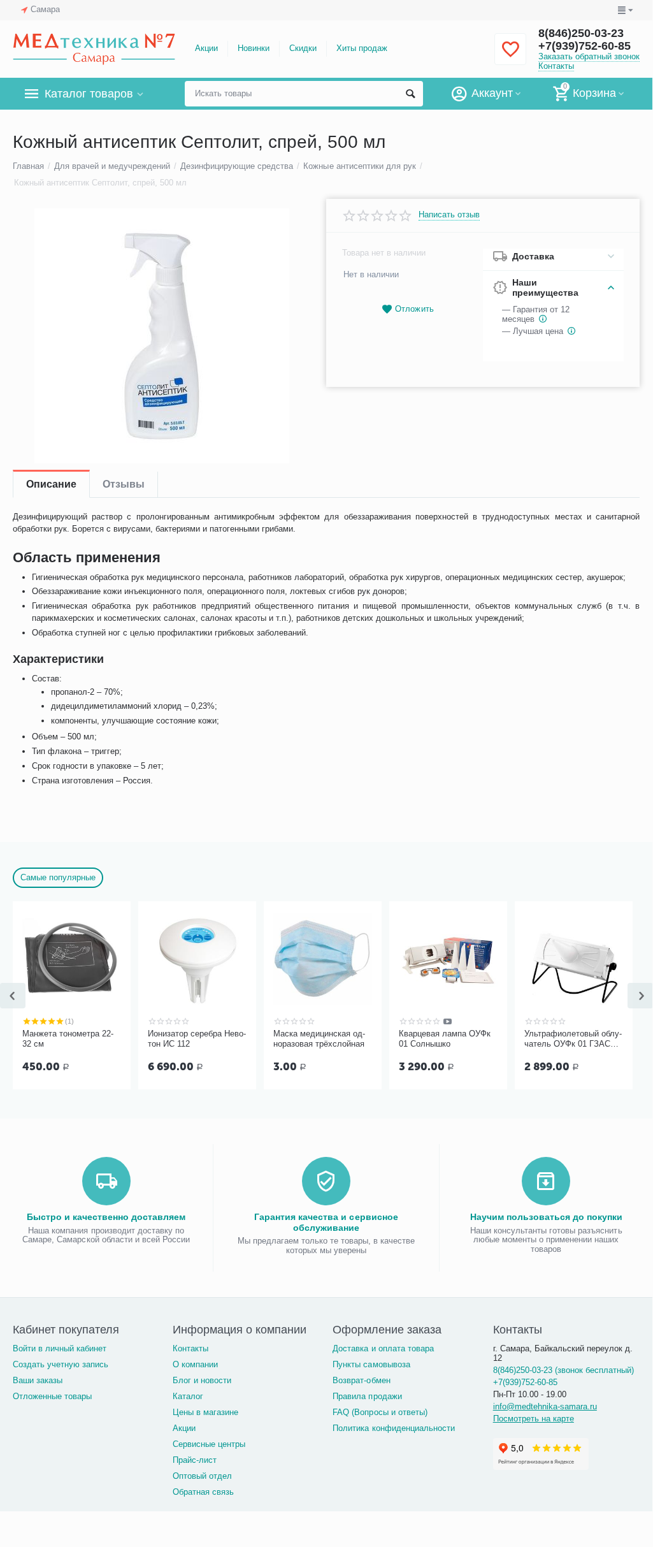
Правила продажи (367, 1396)
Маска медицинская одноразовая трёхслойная (319, 1039)
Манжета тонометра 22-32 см (67, 1039)
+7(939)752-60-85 (584, 46)
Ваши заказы (37, 1380)
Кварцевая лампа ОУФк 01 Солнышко (445, 1039)
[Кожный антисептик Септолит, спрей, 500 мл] (161, 335)
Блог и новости (202, 1380)
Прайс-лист (195, 1460)
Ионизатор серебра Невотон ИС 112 (197, 1039)
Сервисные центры (209, 1444)
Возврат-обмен (361, 1380)
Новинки (253, 48)
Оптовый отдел (202, 1476)
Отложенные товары (52, 1396)
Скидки (303, 48)
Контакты (556, 66)
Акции (206, 48)
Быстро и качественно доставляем (106, 1217)
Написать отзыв (449, 214)
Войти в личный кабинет (59, 1348)
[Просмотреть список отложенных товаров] (510, 56)
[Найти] (410, 93)
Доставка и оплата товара (383, 1348)
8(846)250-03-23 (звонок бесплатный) (563, 1370)
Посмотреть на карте (533, 1418)
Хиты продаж (361, 48)
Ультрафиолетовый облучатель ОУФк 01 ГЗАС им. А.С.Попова (573, 1039)
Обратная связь (203, 1492)
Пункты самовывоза (371, 1364)
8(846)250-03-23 (581, 33)
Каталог (188, 1396)
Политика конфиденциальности (393, 1428)
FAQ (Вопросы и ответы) (380, 1412)
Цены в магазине (205, 1412)
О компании (195, 1364)
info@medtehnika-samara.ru (545, 1406)
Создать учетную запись (60, 1364)
